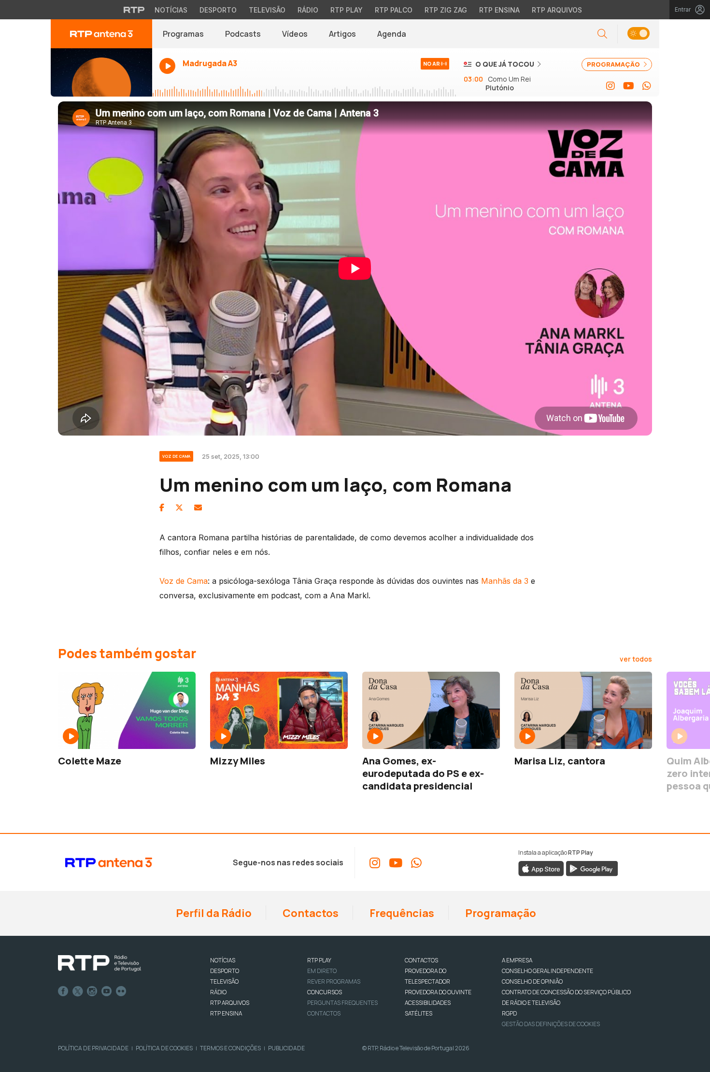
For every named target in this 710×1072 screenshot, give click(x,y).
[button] (638, 34)
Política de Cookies (164, 1048)
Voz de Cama (183, 581)
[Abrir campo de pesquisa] (602, 34)
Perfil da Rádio (213, 913)
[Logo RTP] (99, 963)
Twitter (77, 991)
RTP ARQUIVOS (229, 1003)
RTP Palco (393, 10)
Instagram (92, 991)
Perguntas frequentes (342, 1003)
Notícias (171, 10)
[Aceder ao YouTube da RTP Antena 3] (628, 86)
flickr (121, 991)
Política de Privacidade (93, 1048)
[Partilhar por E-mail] (198, 507)
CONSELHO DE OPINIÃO (532, 981)
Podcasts (243, 33)
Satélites (418, 1013)
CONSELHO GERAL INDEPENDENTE (547, 971)
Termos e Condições (230, 1048)
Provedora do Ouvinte (438, 992)
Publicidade (286, 1048)
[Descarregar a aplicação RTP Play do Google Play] (592, 868)
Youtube (106, 991)
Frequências (401, 913)
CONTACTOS (421, 960)
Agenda (391, 33)
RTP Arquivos (557, 10)
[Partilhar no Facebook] (161, 507)
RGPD (509, 1013)
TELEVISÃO (224, 981)
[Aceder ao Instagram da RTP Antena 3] (610, 86)
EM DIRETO (322, 971)
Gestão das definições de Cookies (551, 1024)
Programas (183, 33)
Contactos (310, 913)
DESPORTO (224, 971)
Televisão (267, 10)
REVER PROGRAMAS (333, 981)
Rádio (308, 10)
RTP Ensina (499, 10)
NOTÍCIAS (222, 960)
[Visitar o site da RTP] (134, 9)
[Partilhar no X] (179, 507)
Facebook (63, 991)
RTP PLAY (319, 960)
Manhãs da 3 (504, 581)
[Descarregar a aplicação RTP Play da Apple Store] (541, 868)
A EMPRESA (517, 960)
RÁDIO (218, 992)
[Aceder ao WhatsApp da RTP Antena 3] (646, 86)
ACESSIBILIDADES (428, 1003)
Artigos (342, 33)
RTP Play (346, 10)
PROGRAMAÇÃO (614, 64)
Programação (499, 913)
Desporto (218, 10)
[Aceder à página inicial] (101, 33)
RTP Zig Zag (446, 10)
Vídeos (295, 33)
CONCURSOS (324, 992)
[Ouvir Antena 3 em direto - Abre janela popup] (101, 72)
